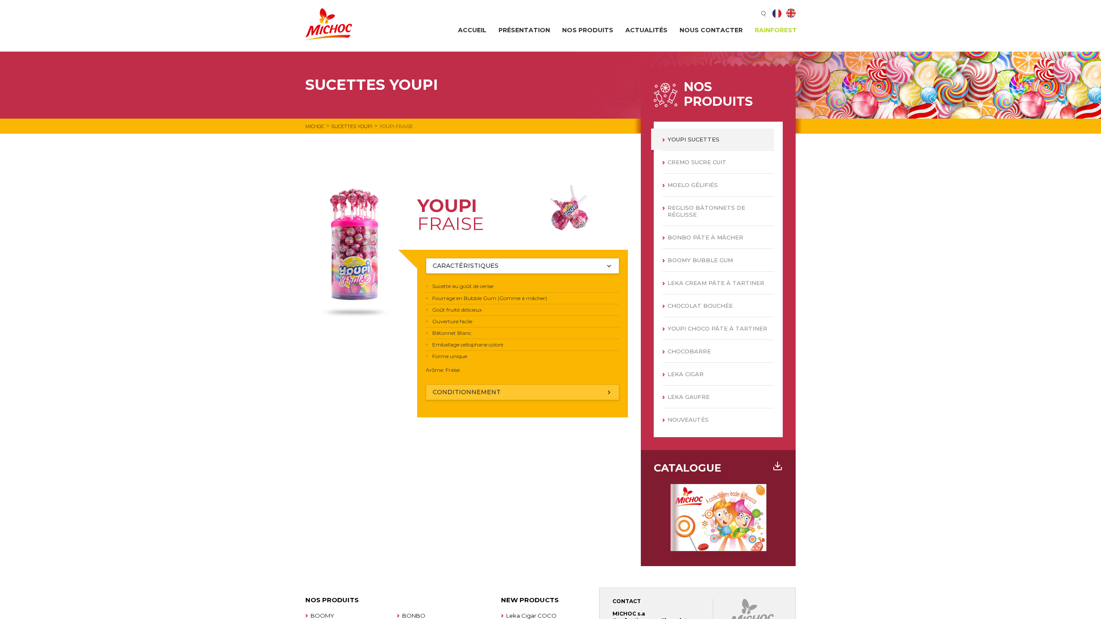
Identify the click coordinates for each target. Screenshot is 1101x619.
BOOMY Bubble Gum (700, 260)
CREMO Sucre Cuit (696, 162)
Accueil (472, 30)
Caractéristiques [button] (465, 266)
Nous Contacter (711, 30)
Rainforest (776, 30)
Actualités (646, 30)
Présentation (524, 30)
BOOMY (322, 615)
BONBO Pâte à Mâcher (705, 237)
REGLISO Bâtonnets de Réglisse (706, 211)
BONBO (413, 615)
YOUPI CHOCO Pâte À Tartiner (717, 328)
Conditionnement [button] (467, 392)
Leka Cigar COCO (531, 615)
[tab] (522, 266)
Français (777, 13)
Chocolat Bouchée (700, 305)
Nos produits (587, 30)
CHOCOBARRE (689, 351)
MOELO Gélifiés (692, 184)
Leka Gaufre (688, 396)
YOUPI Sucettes (693, 139)
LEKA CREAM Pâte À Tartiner (715, 282)
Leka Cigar (685, 374)
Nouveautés (688, 419)
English (791, 13)
